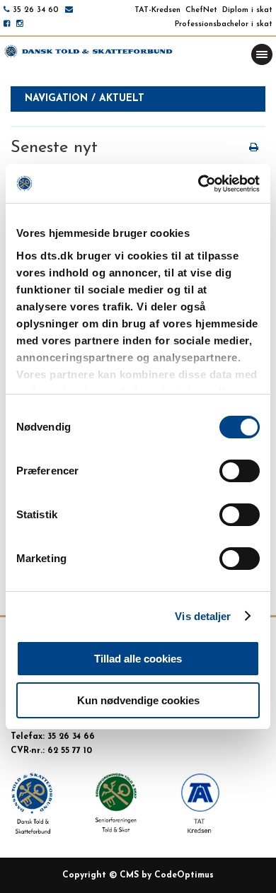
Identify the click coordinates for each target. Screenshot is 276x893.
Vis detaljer (203, 616)
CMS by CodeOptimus (167, 875)
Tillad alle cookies (138, 659)
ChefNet (201, 10)
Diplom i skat (247, 10)
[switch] (239, 471)
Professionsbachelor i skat (223, 24)
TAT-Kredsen (157, 10)
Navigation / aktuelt (84, 98)
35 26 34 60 (36, 10)
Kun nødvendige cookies (138, 700)
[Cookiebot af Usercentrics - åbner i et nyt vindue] (198, 184)
